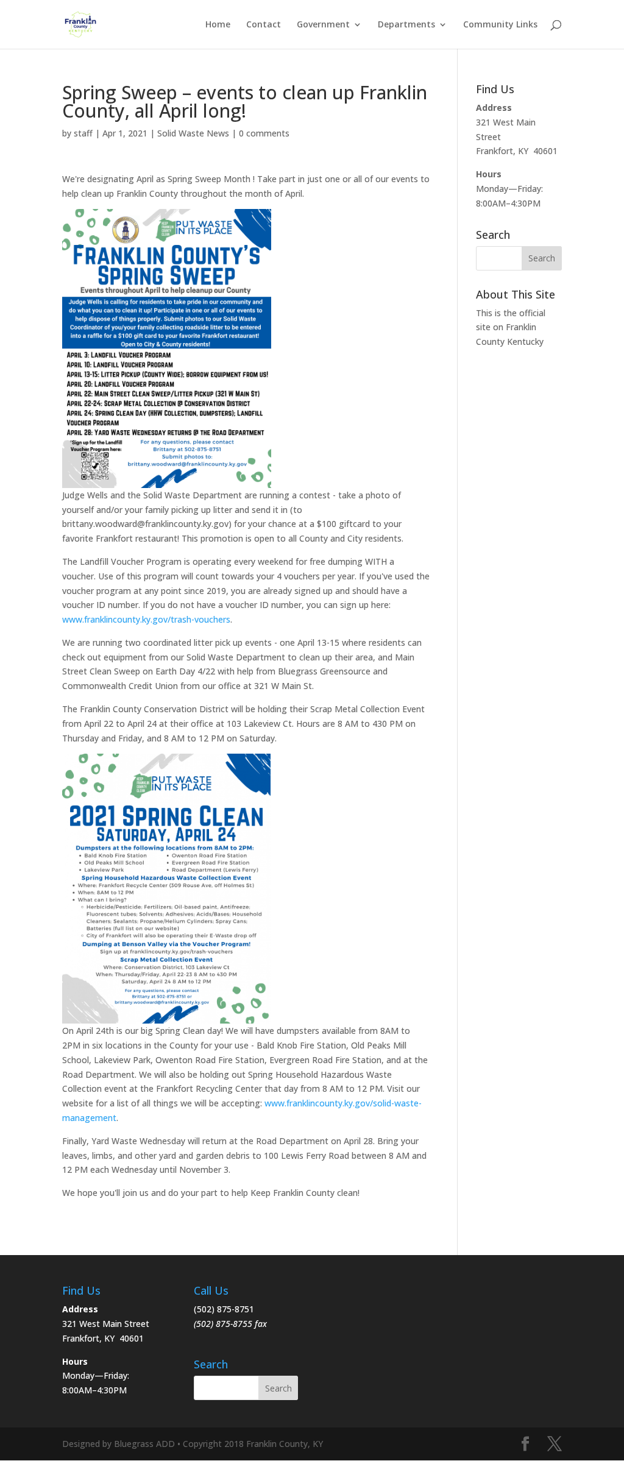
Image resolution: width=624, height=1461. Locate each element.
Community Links (500, 25)
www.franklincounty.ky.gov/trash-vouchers (146, 619)
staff (83, 133)
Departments (406, 25)
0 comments (264, 133)
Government (323, 25)
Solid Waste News (193, 133)
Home (217, 25)
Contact (263, 25)
